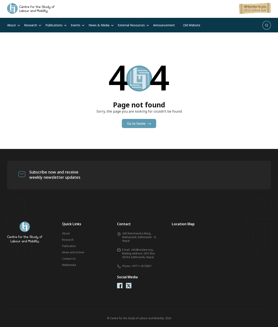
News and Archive (73, 252)
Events (75, 25)
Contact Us (69, 258)
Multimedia (69, 265)
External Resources (131, 25)
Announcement (164, 25)
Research (30, 25)
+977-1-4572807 (141, 266)
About (11, 25)
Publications (54, 25)
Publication (69, 246)
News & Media (99, 25)
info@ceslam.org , (142, 250)
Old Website (191, 25)
